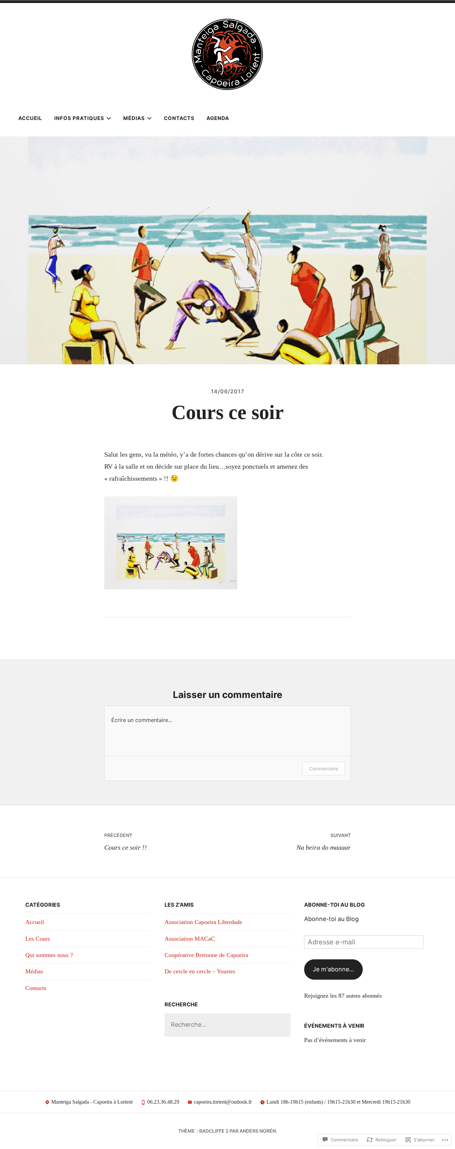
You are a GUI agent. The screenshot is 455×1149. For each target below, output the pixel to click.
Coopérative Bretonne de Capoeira (206, 955)
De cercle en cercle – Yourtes (200, 971)
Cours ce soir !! (125, 841)
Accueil (30, 118)
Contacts (179, 118)
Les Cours (37, 938)
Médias (134, 118)
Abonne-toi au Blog (334, 904)
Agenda (218, 118)
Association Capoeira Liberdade (203, 922)
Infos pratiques (79, 118)
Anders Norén (257, 1131)
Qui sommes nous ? (49, 955)
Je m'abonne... (333, 969)
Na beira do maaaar (323, 841)
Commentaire (323, 768)
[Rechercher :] (227, 1024)
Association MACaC (190, 938)
